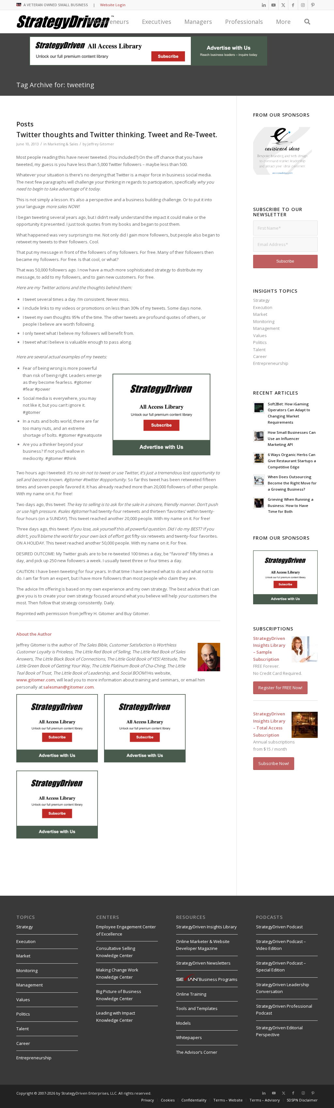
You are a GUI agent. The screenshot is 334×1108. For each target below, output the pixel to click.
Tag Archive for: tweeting (55, 84)
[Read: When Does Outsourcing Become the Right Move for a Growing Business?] (259, 480)
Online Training (191, 994)
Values (260, 335)
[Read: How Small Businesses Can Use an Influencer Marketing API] (259, 436)
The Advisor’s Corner (196, 1052)
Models (183, 1023)
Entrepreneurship (270, 363)
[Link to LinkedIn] (263, 5)
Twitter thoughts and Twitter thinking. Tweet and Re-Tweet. (116, 134)
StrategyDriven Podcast (279, 927)
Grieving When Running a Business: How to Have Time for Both (290, 505)
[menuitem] (167, 1100)
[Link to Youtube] (273, 5)
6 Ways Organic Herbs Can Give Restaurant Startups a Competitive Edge (292, 460)
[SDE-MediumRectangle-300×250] (161, 454)
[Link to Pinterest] (313, 5)
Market (260, 314)
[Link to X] (283, 5)
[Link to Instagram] (303, 5)
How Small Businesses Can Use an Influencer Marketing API (292, 438)
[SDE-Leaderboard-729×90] (148, 64)
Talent (259, 349)
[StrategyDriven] (65, 21)
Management (266, 328)
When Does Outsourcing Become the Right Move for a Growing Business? (292, 483)
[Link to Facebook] (293, 5)
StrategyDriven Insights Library (206, 927)
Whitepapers (189, 1037)
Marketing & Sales (63, 144)
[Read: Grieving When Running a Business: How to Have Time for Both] (259, 503)
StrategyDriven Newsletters (203, 963)
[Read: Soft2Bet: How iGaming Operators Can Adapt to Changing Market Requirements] (259, 408)
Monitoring (263, 321)
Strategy (261, 300)
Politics (260, 342)
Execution (262, 307)
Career (260, 356)
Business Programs (218, 979)
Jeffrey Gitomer (100, 144)
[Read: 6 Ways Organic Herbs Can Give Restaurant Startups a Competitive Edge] (259, 458)
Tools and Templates (197, 1008)
